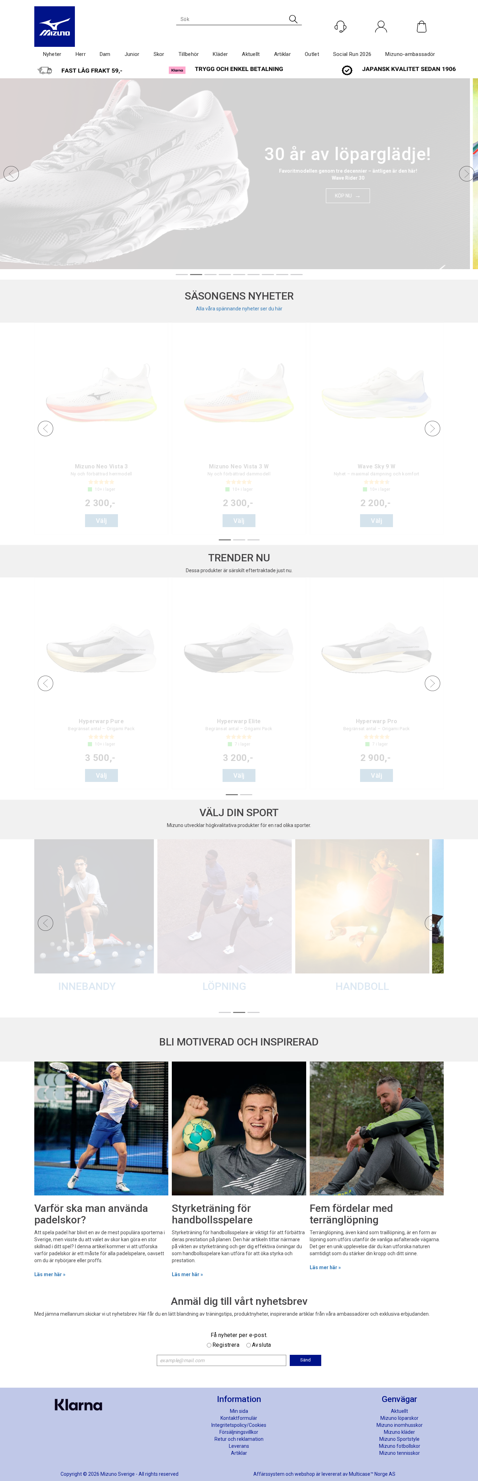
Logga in (381, 41)
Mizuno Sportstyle (399, 1439)
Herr (81, 54)
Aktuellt (251, 54)
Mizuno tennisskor (399, 1453)
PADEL (181, 986)
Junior (132, 54)
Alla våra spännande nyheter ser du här (239, 308)
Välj (101, 520)
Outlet (312, 54)
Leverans (239, 1446)
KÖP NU (351, 192)
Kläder (220, 54)
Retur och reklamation (239, 1439)
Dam (105, 54)
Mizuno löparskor (399, 1418)
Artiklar (282, 54)
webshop (305, 1474)
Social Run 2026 (352, 54)
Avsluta (261, 1345)
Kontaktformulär (238, 1418)
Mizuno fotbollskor (399, 1446)
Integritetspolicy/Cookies (238, 1425)
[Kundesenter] (340, 26)
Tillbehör (188, 54)
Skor (159, 54)
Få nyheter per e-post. (239, 1335)
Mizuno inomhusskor (400, 1425)
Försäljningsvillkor (238, 1432)
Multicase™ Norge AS (372, 1474)
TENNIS (318, 986)
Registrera (225, 1345)
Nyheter (52, 54)
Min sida (239, 1411)
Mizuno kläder (399, 1432)
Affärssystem (268, 1474)
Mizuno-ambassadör (410, 54)
